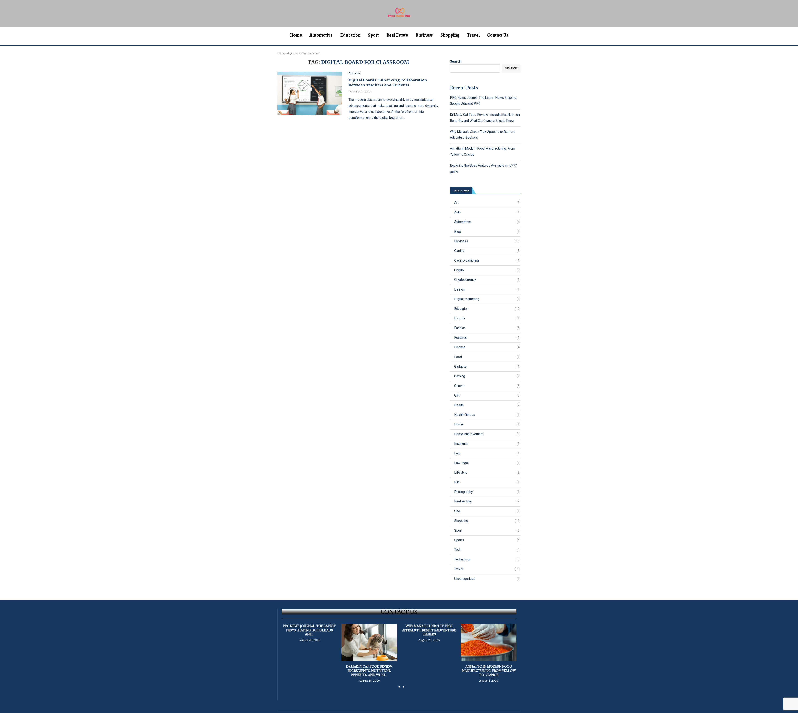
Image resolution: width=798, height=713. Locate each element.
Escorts (487, 318)
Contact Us (497, 35)
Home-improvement (487, 434)
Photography (487, 492)
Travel (473, 35)
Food (487, 357)
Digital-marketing (487, 299)
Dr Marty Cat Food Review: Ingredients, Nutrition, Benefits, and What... (369, 671)
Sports (487, 540)
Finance (487, 347)
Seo (487, 511)
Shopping (449, 35)
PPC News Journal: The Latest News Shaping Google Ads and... (309, 630)
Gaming (487, 376)
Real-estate (487, 501)
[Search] (518, 35)
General (487, 386)
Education (350, 35)
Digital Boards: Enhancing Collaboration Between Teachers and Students (388, 82)
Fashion (487, 328)
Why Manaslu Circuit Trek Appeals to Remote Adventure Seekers (429, 630)
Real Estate (397, 35)
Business (424, 35)
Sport (373, 35)
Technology (487, 559)
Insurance (487, 444)
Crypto (487, 270)
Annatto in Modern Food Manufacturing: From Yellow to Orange (489, 671)
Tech (487, 550)
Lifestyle (487, 472)
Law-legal (487, 463)
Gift (487, 395)
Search (455, 61)
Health (487, 405)
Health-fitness (487, 415)
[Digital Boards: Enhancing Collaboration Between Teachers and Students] (309, 93)
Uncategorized (487, 579)
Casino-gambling (487, 260)
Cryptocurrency (487, 280)
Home (296, 35)
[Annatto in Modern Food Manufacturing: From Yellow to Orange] (488, 642)
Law (487, 453)
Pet (487, 482)
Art (487, 202)
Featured (487, 338)
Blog (487, 232)
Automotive (321, 35)
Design (487, 289)
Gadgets (487, 366)
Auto (487, 212)
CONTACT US (399, 611)
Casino (487, 251)
